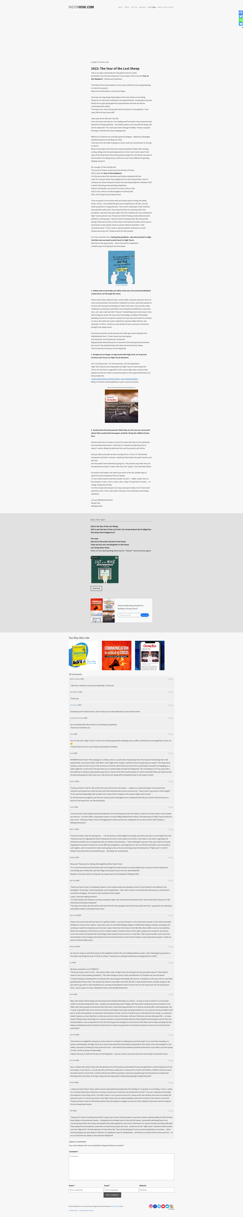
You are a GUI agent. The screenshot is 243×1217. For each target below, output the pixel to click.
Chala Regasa (73, 705)
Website (142, 1185)
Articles (134, 7)
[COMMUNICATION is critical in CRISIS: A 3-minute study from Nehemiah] (118, 655)
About (120, 7)
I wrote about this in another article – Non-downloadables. (114, 379)
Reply (170, 679)
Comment (74, 1151)
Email (107, 1185)
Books (127, 7)
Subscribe (145, 615)
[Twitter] (241, 16)
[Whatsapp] (241, 20)
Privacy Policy (115, 1206)
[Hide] (242, 27)
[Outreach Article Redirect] (151, 655)
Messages (142, 7)
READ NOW (96, 588)
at (70, 682)
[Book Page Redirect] (85, 655)
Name (72, 1185)
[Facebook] (241, 12)
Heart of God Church (165, 7)
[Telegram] (241, 24)
